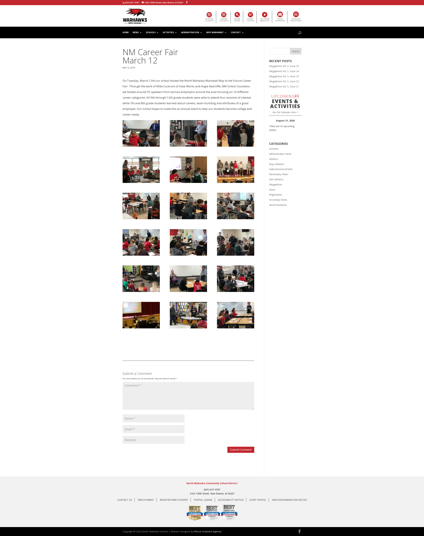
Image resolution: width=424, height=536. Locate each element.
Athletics (273, 159)
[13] (141, 278)
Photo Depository (280, 20)
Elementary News (278, 174)
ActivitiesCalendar (209, 20)
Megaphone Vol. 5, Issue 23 (284, 76)
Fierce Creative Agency (208, 531)
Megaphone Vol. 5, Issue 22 (284, 81)
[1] (141, 133)
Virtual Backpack (278, 204)
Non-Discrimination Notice (289, 499)
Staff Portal (257, 499)
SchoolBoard (237, 20)
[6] (235, 169)
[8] (188, 206)
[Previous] (272, 120)
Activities (168, 32)
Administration (190, 32)
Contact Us (124, 499)
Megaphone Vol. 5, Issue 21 (284, 86)
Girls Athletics (276, 179)
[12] (235, 242)
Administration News (280, 153)
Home (126, 32)
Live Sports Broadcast (264, 20)
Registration (275, 194)
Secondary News (278, 199)
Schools (151, 32)
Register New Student (174, 499)
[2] (188, 133)
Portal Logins (203, 499)
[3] (235, 133)
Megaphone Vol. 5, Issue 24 (284, 71)
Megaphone (275, 184)
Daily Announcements (281, 169)
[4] (141, 169)
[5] (188, 169)
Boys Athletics (276, 164)
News (136, 32)
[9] (235, 206)
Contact (236, 32)
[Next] (298, 120)
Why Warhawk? (214, 32)
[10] (141, 242)
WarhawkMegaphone (296, 20)
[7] (141, 206)
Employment (146, 499)
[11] (188, 242)
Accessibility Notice (231, 499)
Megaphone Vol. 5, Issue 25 (284, 66)
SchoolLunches (250, 20)
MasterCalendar (223, 20)
